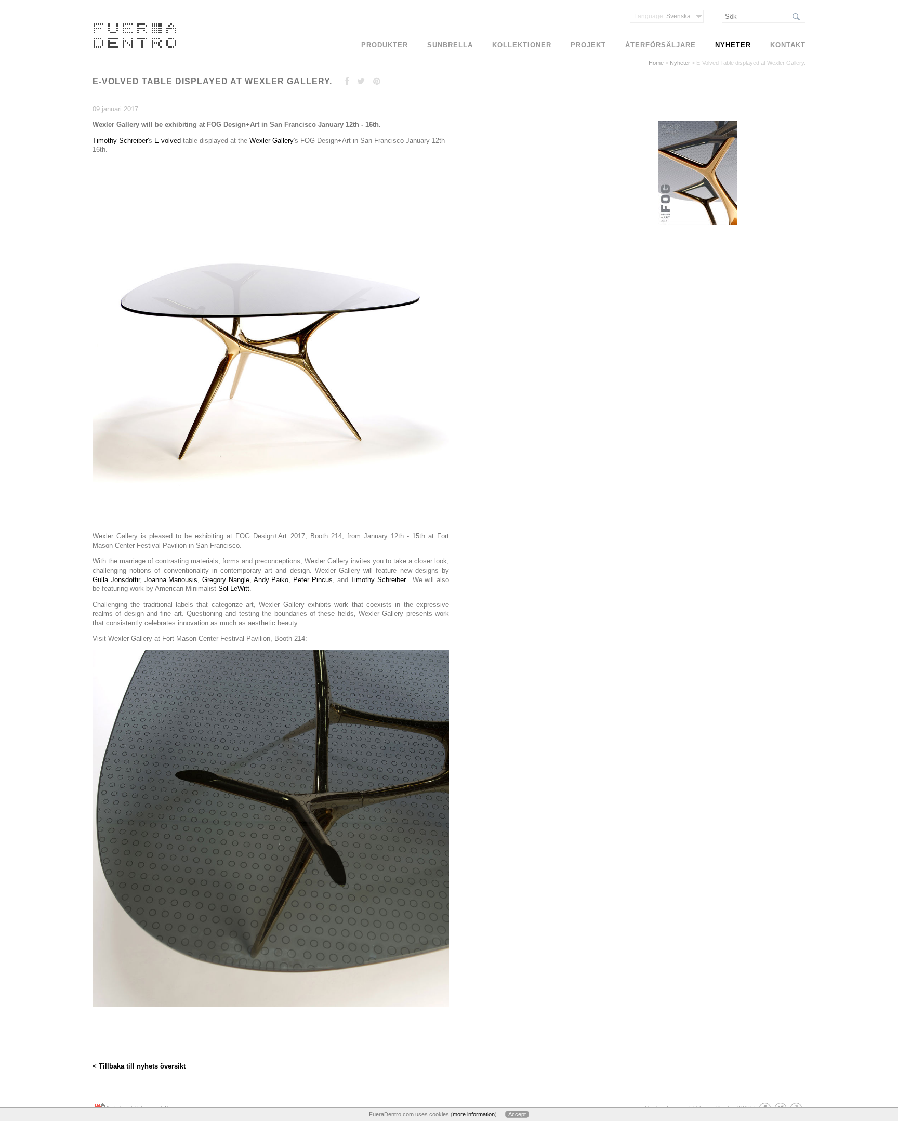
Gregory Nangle (225, 580)
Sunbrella (450, 45)
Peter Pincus (313, 580)
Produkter (384, 45)
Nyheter (680, 63)
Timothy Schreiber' (121, 140)
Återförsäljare (660, 45)
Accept (517, 1114)
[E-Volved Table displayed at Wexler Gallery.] (696, 225)
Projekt (588, 45)
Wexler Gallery (270, 140)
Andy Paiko (271, 580)
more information (474, 1114)
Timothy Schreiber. (378, 580)
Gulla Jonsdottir (116, 580)
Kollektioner (521, 45)
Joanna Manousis (171, 580)
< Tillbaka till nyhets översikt (139, 1066)
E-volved (166, 140)
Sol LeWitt (233, 588)
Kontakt (787, 45)
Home (656, 63)
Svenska (662, 16)
